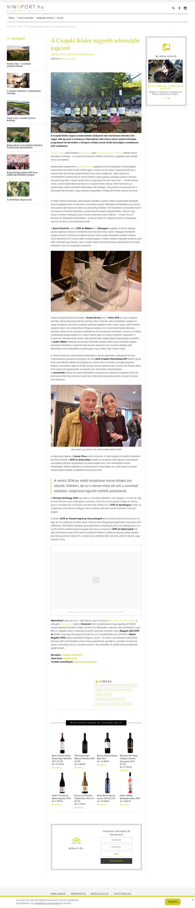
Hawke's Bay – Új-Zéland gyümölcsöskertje (19, 64)
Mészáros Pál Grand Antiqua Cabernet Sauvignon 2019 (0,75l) (129, 759)
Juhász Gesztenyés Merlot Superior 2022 (61, 797)
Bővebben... (57, 767)
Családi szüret (57, 153)
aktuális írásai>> (70, 658)
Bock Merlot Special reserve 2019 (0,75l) (106, 797)
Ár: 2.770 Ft (79, 803)
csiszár (114, 704)
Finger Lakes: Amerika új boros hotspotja (21, 119)
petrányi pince (102, 704)
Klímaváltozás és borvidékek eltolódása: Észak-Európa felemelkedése (25, 146)
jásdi (107, 690)
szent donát (125, 690)
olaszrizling (101, 685)
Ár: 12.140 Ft (58, 764)
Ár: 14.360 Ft (103, 761)
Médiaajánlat (100, 893)
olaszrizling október (117, 685)
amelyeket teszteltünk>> (85, 662)
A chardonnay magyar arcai (19, 199)
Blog (60, 17)
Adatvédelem (122, 893)
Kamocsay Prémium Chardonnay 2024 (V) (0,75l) (84, 798)
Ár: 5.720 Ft (57, 801)
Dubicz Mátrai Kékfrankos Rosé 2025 (130, 797)
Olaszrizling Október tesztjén (122, 621)
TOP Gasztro (26, 17)
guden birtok (126, 704)
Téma (11, 17)
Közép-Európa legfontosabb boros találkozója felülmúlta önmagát (22, 173)
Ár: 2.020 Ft (125, 801)
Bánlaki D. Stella (69, 59)
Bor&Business (45, 17)
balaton (107, 695)
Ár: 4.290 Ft (79, 764)
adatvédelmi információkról (47, 903)
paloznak (133, 685)
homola (114, 690)
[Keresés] (173, 8)
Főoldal (11, 27)
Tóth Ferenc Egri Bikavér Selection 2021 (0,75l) (84, 758)
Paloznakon (101, 153)
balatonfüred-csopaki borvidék (110, 699)
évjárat (99, 695)
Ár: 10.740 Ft (103, 801)
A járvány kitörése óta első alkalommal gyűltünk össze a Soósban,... (166, 89)
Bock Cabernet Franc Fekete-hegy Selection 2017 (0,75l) (62, 758)
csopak (99, 690)
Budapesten (84, 153)
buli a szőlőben (115, 153)
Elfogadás (172, 902)
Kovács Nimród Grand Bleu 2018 (107, 757)
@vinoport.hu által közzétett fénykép (84, 612)
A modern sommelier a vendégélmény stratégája (24, 92)
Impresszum (78, 893)
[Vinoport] (185, 8)
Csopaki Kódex (85, 167)
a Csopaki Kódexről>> (72, 655)
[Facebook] (179, 8)
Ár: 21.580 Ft (126, 766)
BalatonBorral (66, 624)
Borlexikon (58, 893)
